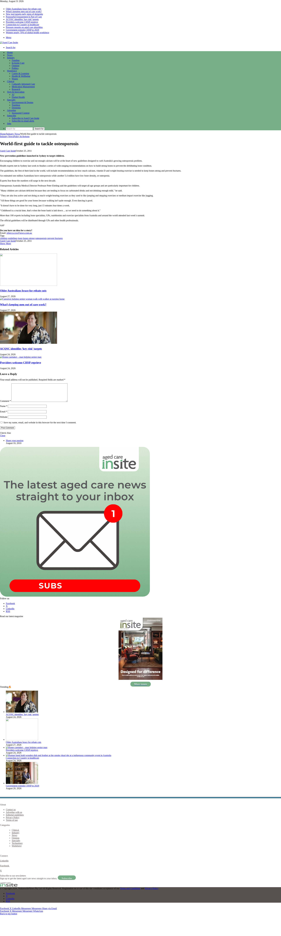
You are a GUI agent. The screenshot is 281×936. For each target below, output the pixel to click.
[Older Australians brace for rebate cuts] (28, 285)
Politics (15, 68)
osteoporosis (41, 238)
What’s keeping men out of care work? (24, 11)
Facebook (5, 865)
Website (3, 417)
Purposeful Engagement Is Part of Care (24, 17)
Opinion (15, 65)
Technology (17, 843)
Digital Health (18, 97)
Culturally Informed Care (23, 84)
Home (3, 134)
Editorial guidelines (15, 815)
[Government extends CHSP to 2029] (22, 783)
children (3, 238)
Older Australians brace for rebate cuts (23, 9)
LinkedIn (4, 861)
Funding (15, 60)
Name (3, 406)
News (9, 55)
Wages (15, 79)
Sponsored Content (20, 113)
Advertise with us (14, 812)
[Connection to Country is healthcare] (58, 755)
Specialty (11, 100)
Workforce (12, 71)
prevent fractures (55, 238)
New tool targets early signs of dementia (24, 14)
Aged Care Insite (8, 151)
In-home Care (18, 63)
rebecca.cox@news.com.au (19, 233)
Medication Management (23, 86)
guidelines (12, 238)
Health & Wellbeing (21, 76)
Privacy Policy (12, 817)
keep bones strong (26, 238)
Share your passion (14, 440)
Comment (5, 401)
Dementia (16, 107)
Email (3, 411)
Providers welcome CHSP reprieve (22, 22)
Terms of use (12, 820)
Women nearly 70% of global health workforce (27, 32)
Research (16, 89)
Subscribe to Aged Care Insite (25, 118)
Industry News (13, 134)
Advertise (11, 110)
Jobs (9, 123)
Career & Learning (20, 73)
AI (13, 94)
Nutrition (16, 105)
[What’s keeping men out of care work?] (32, 299)
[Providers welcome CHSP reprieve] (20, 357)
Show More (5, 243)
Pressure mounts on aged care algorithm (24, 27)
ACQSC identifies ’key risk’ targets (22, 19)
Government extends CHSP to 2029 (22, 30)
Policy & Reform (21, 136)
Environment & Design (22, 102)
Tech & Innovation (15, 92)
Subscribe (11, 115)
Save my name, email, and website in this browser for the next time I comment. (40, 422)
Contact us (11, 809)
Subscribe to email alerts (23, 121)
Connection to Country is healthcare (22, 24)
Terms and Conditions (130, 888)
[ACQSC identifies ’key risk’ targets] (28, 343)
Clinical (10, 81)
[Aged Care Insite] (9, 42)
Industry (11, 57)
